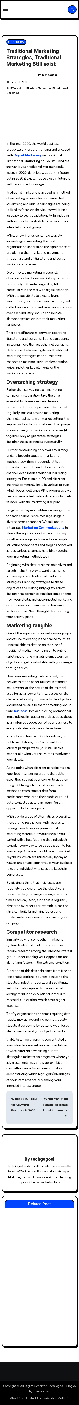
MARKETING (16, 42)
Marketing (18, 88)
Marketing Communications (43, 527)
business (21, 711)
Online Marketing (39, 88)
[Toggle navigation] (5, 9)
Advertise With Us (56, 1398)
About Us (16, 1398)
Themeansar (41, 1391)
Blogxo (71, 1386)
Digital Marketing (27, 155)
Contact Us (33, 1398)
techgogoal (49, 75)
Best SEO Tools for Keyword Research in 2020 (24, 1105)
